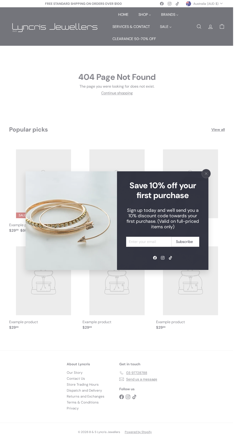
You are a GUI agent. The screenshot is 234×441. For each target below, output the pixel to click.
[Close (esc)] (206, 173)
